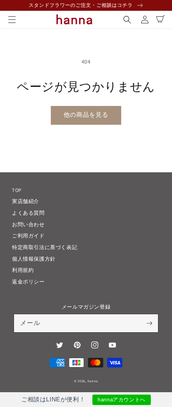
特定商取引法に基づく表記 (44, 247)
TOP (17, 190)
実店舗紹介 (25, 201)
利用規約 (23, 270)
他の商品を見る (86, 114)
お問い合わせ (28, 224)
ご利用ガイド (28, 235)
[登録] (149, 323)
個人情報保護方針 (34, 258)
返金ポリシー (28, 281)
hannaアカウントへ (122, 400)
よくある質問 (28, 212)
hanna (93, 381)
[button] (12, 19)
